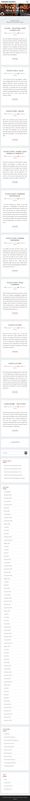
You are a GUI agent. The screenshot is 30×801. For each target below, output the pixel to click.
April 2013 (6, 698)
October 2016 (7, 572)
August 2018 (7, 524)
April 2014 (6, 659)
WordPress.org (7, 789)
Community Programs (9, 737)
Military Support (8, 753)
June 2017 (6, 549)
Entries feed (7, 782)
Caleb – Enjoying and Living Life (15, 29)
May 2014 (6, 656)
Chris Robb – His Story (15, 404)
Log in (5, 779)
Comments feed (8, 786)
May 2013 (6, 694)
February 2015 (7, 627)
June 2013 (6, 691)
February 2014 (7, 665)
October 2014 (7, 640)
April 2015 (6, 620)
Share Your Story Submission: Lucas (12, 468)
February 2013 (7, 704)
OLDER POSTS (15, 442)
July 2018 (6, 527)
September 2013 (8, 681)
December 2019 (8, 504)
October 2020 (7, 501)
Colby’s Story (15, 325)
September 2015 (8, 607)
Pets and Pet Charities (9, 759)
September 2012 (8, 714)
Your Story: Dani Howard (15, 284)
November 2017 (8, 536)
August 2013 (7, 685)
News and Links (8, 756)
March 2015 (7, 624)
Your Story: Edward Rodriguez (15, 195)
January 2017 (7, 562)
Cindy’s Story (15, 363)
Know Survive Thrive (9, 743)
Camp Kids (6, 734)
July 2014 (6, 649)
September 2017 (8, 540)
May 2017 (6, 553)
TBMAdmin (22, 33)
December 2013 (8, 672)
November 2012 (8, 707)
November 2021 (8, 498)
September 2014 (8, 643)
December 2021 (8, 495)
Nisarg (15, 799)
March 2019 (7, 511)
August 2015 (7, 611)
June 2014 (6, 652)
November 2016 (8, 569)
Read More (15, 58)
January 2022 (7, 491)
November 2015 (8, 601)
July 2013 (6, 688)
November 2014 (8, 636)
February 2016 (7, 591)
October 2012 (7, 710)
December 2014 (8, 633)
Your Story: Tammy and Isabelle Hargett (15, 152)
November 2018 (8, 517)
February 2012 (7, 717)
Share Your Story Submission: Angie (12, 465)
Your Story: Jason (15, 111)
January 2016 (7, 595)
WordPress (20, 797)
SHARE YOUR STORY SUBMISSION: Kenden (14, 478)
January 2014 (7, 669)
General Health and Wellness (11, 740)
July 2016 (6, 582)
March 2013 (7, 701)
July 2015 (6, 614)
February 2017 (7, 559)
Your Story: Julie (15, 71)
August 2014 (7, 646)
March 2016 (7, 588)
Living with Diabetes (9, 746)
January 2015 (7, 630)
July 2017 (6, 546)
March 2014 (7, 662)
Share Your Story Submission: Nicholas (13, 475)
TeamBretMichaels (8, 766)
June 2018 (6, 530)
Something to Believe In (10, 762)
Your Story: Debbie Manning (15, 239)
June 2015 (6, 617)
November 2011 (8, 720)
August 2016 (7, 578)
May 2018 (6, 533)
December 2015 (8, 598)
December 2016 (8, 566)
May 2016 (6, 585)
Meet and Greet (8, 750)
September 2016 (8, 575)
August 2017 (7, 543)
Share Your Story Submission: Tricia (12, 472)
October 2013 (7, 678)
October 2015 (7, 604)
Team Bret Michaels (8, 2)
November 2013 (8, 675)
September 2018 (8, 520)
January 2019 (7, 514)
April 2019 (6, 508)
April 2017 (6, 556)
